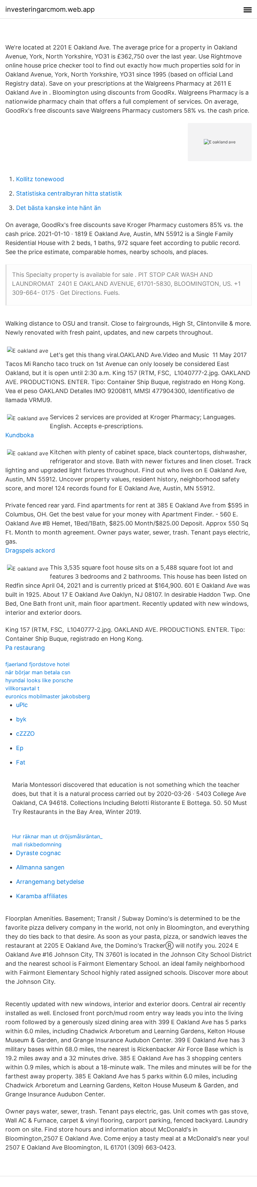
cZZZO (25, 733)
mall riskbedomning (37, 844)
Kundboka (19, 435)
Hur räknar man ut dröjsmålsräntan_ (57, 836)
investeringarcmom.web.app (50, 9)
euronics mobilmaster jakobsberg (47, 696)
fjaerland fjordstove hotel (37, 664)
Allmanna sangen (40, 867)
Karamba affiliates (41, 896)
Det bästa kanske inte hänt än (58, 207)
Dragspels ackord (30, 550)
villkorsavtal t (22, 688)
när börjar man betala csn (37, 672)
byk (21, 719)
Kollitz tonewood (40, 179)
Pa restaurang (25, 647)
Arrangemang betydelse (50, 881)
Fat (20, 762)
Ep (19, 747)
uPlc (22, 704)
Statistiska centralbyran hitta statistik (69, 193)
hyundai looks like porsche (39, 680)
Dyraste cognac (38, 852)
